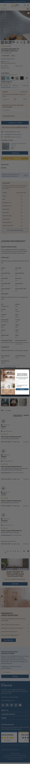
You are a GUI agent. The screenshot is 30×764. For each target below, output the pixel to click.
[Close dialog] (28, 370)
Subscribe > (22, 389)
